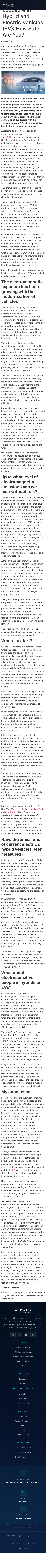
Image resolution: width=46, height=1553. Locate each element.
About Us (23, 1416)
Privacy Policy (15, 1543)
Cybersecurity (23, 1403)
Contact (23, 1430)
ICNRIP (8, 137)
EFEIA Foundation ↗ (23, 1452)
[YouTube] (26, 1334)
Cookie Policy (23, 1549)
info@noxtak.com (23, 1518)
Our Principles (23, 1361)
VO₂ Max (23, 1398)
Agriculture (23, 1394)
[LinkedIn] (13, 1334)
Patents (23, 1383)
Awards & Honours (23, 1421)
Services (23, 1425)
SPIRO (12, 1170)
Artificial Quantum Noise (23, 1356)
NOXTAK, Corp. (18, 1536)
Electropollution (23, 1347)
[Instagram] (19, 1334)
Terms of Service (29, 1543)
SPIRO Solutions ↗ (23, 1448)
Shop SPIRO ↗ (23, 1434)
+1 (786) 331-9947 (23, 1501)
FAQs (23, 1366)
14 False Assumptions (23, 1352)
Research (23, 1379)
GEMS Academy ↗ (23, 1457)
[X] (33, 1334)
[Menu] (41, 5)
